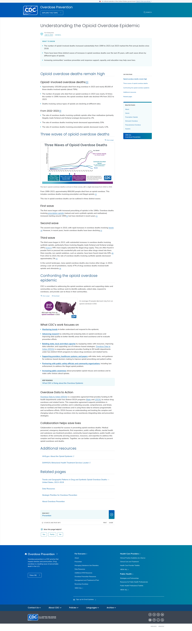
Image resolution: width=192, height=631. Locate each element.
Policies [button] (73, 607)
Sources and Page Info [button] (52, 523)
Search (149, 12)
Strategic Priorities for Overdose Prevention (59, 495)
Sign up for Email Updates (85, 599)
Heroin (127, 113)
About (127, 109)
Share (111, 523)
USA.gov (161, 626)
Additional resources (129, 92)
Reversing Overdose (81, 584)
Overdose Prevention (56, 7)
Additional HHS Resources (83, 573)
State (88, 399)
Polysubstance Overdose (133, 125)
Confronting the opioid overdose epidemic (136, 88)
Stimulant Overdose (131, 121)
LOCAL (98, 399)
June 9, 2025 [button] (48, 35)
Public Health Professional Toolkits (131, 586)
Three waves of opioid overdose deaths (135, 83)
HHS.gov (154, 626)
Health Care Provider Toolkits (130, 565)
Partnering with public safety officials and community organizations (71, 363)
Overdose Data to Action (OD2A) (53, 397)
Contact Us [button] (33, 607)
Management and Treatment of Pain (87, 580)
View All (33, 575)
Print (105, 523)
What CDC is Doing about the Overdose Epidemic (62, 383)
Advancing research (50, 334)
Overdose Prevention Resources (85, 577)
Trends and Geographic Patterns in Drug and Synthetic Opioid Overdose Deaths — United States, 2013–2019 (75, 480)
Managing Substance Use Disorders (86, 565)
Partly (52, 534)
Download (56, 296)
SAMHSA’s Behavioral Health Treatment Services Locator (65, 462)
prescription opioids (56, 213)
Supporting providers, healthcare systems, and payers (65, 356)
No (60, 534)
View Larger (110, 140)
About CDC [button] (54, 607)
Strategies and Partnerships (129, 578)
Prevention (78, 562)
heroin (111, 227)
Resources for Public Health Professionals (134, 582)
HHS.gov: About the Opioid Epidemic (57, 456)
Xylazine (127, 129)
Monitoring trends (50, 329)
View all (78, 588)
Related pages (127, 97)
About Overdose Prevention (53, 501)
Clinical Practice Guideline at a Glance (132, 558)
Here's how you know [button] (143, 1)
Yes (44, 534)
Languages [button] (91, 607)
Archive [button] (110, 607)
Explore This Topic (50, 13)
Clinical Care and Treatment (129, 562)
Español (58, 35)
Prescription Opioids (131, 117)
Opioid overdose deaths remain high (135, 79)
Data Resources (48, 488)
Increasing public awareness (54, 371)
